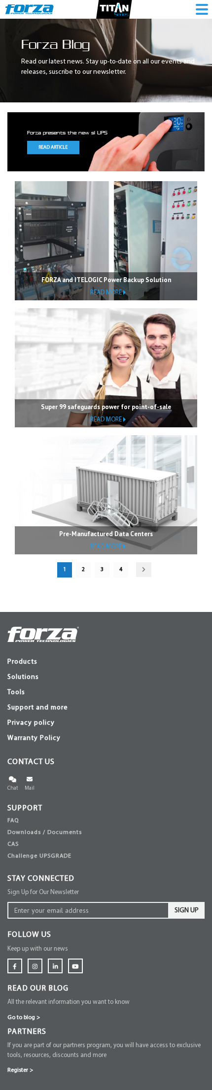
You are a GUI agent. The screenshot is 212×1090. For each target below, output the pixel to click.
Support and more (37, 707)
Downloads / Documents (44, 832)
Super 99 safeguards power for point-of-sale (106, 407)
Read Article (53, 147)
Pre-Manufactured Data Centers (106, 534)
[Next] (143, 569)
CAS (13, 844)
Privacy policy (31, 723)
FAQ (13, 821)
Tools (16, 692)
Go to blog (23, 1018)
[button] (32, 142)
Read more (106, 292)
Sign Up (187, 910)
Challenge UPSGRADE (39, 856)
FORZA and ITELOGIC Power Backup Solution (106, 280)
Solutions (23, 677)
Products (22, 662)
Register (20, 1070)
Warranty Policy (34, 738)
